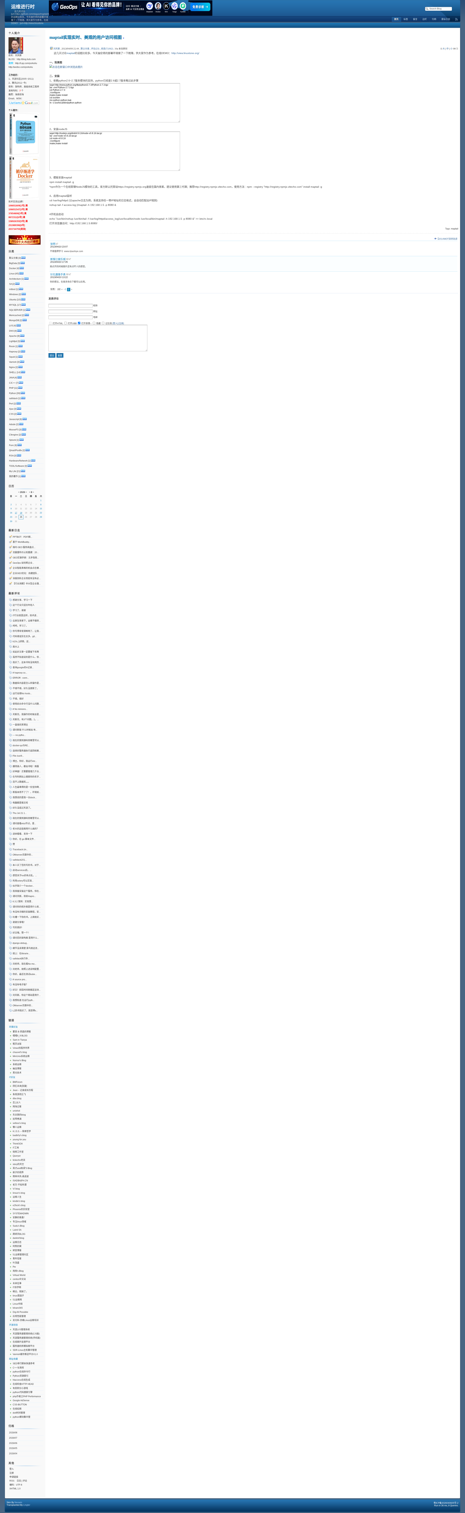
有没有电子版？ (20, 984)
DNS (11, 331)
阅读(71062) (107, 48)
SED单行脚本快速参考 (24, 1363)
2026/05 (13, 1448)
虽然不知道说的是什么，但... (27, 657)
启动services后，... (22, 870)
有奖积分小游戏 (20, 1388)
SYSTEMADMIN (21, 1213)
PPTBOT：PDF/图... (22, 537)
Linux (12, 273)
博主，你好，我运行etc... (25, 761)
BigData (13, 263)
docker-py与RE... (21, 745)
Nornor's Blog (19, 1060)
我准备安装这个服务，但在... (27, 891)
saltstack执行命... (21, 958)
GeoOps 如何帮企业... (23, 563)
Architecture (15, 279)
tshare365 (18, 1308)
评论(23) (95, 48)
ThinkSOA (18, 1143)
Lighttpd (13, 341)
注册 (11, 1473)
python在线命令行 (21, 1371)
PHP (11, 388)
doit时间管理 (19, 1413)
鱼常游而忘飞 (19, 1094)
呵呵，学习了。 (20, 626)
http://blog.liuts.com (26, 59)
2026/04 (13, 1453)
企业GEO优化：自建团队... (26, 573)
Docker (12, 268)
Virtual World (19, 1275)
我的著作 (13, 476)
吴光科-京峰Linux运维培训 (26, 1320)
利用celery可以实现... (23, 881)
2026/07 (13, 1438)
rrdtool (12, 289)
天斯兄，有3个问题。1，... (26, 719)
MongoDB (14, 320)
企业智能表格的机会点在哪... (27, 568)
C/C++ (12, 383)
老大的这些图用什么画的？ (26, 829)
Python (12, 393)
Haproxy (13, 351)
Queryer (17, 1156)
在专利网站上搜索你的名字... (27, 777)
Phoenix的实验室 (21, 1209)
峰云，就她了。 (20, 1291)
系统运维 (17, 1064)
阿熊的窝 (17, 1246)
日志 (19, 1481)
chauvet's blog (20, 1052)
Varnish (13, 362)
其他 (11, 1463)
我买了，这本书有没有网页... (27, 662)
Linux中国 (18, 1304)
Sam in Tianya (20, 1040)
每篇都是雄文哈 (20, 803)
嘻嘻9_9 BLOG (20, 1035)
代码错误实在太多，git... (24, 636)
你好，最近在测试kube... (25, 974)
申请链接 (13, 1477)
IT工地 (16, 1147)
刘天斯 (56, 48)
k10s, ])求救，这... (21, 641)
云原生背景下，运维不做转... (27, 620)
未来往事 (17, 1283)
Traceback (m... (20, 849)
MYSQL (13, 305)
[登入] (115, 323)
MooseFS (14, 429)
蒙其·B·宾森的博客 (22, 1031)
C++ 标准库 (18, 1367)
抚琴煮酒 (17, 1119)
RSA (11, 455)
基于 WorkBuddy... (22, 542)
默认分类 (85, 48)
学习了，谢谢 (19, 610)
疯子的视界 (18, 1172)
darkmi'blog (18, 1238)
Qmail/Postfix (15, 450)
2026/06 (13, 1443)
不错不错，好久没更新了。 (26, 688)
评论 (25, 1481)
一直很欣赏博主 (20, 724)
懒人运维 (17, 1127)
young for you (19, 1139)
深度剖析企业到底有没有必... (27, 578)
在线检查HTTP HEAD (23, 1384)
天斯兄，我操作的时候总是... (27, 714)
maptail (70, 53)
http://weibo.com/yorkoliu (21, 67)
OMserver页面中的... (23, 855)
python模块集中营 (21, 1417)
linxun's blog (19, 1193)
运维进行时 (23, 6)
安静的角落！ (19, 1217)
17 (16, 513)
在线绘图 (17, 1409)
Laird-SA (17, 1230)
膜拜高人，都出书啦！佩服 (26, 766)
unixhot (16, 1111)
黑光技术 (17, 1073)
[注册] (121, 323)
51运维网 (17, 1299)
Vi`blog (16, 1189)
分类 (11, 251)
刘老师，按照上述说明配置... (27, 969)
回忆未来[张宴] (20, 1086)
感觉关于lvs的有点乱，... (25, 875)
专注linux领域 (19, 1221)
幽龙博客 (17, 1068)
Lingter (26, 1505)
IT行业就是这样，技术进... (25, 615)
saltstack (13, 398)
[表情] (91, 323)
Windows (13, 294)
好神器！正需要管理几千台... (27, 771)
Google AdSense (21, 1400)
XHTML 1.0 (15, 1488)
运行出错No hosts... (22, 693)
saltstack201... (20, 860)
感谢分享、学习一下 (22, 600)
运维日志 (17, 1242)
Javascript (14, 419)
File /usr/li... (18, 756)
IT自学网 (17, 1287)
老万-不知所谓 (20, 1185)
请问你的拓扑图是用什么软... (27, 907)
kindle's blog (19, 1201)
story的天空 (18, 1164)
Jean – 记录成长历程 (23, 1090)
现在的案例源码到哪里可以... (27, 740)
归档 (11, 1425)
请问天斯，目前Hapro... (24, 896)
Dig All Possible (20, 1312)
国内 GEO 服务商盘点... (24, 547)
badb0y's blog (20, 1135)
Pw (14, 1267)
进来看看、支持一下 (22, 834)
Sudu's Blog (19, 1226)
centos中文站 (19, 1279)
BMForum (17, 1082)
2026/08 (13, 1432)
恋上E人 (17, 1102)
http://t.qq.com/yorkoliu (26, 63)
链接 (11, 1020)
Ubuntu (12, 299)
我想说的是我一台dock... (25, 797)
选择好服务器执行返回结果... (27, 750)
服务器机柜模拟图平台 (24, 1346)
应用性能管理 (19, 1316)
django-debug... (20, 943)
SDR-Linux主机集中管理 (25, 1350)
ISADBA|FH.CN (20, 1180)
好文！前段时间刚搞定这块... (27, 990)
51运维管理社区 (20, 1254)
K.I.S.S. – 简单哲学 (22, 1131)
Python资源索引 (20, 1376)
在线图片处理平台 (21, 1342)
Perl (11, 403)
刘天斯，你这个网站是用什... (27, 995)
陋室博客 (17, 1250)
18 (21, 513)
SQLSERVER (16, 310)
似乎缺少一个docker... (23, 886)
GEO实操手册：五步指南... (26, 557)
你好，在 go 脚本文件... (24, 839)
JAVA (11, 377)
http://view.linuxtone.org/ (185, 53)
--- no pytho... (19, 735)
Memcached (15, 315)
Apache (13, 336)
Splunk (12, 440)
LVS (11, 325)
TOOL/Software (16, 466)
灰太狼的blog (19, 1115)
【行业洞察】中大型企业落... (27, 583)
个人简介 (14, 33)
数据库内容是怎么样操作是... (27, 683)
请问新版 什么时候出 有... (25, 730)
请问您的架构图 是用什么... (26, 938)
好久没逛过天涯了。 (22, 808)
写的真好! (17, 927)
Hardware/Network (18, 460)
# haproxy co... (20, 672)
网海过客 (17, 1106)
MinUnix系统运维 (21, 1056)
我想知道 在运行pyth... (23, 1000)
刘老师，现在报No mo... (24, 964)
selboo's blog (19, 1123)
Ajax (11, 409)
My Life (12, 471)
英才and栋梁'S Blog (22, 1168)
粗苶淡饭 (17, 1044)
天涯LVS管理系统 (21, 1329)
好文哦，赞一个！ (21, 933)
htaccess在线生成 (21, 1380)
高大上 (16, 646)
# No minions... (20, 709)
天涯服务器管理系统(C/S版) (26, 1333)
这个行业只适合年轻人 (24, 605)
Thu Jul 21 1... (20, 813)
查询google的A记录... (23, 667)
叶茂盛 (16, 1263)
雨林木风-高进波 (21, 1176)
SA (10, 284)
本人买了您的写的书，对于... (27, 865)
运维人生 (17, 1197)
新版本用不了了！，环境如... (27, 792)
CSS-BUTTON (20, 1404)
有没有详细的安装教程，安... (27, 912)
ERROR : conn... (21, 678)
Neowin (18, 1502)
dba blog (17, 1098)
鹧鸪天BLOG (19, 1234)
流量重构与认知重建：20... (26, 552)
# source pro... (20, 979)
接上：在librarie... (21, 953)
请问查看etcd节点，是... (24, 823)
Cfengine (13, 434)
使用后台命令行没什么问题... (27, 704)
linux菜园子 (18, 1295)
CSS (11, 414)
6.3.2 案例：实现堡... (23, 901)
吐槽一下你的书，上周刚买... (27, 917)
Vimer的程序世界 (21, 1048)
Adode (12, 424)
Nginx (12, 367)
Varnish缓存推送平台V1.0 (25, 1354)
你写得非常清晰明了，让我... (27, 631)
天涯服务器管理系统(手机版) (26, 1338)
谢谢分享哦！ (19, 922)
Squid (12, 357)
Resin (12, 346)
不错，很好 (18, 698)
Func (11, 445)
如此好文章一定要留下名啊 (26, 652)
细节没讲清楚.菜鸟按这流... (26, 948)
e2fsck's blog (19, 1205)
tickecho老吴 (19, 1160)
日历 (11, 486)
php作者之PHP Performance (27, 1396)
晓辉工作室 (18, 1152)
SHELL (12, 372)
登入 (11, 1469)
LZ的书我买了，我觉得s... (25, 1010)
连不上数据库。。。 (21, 782)
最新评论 (14, 593)
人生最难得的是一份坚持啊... (27, 787)
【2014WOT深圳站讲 (446, 239)
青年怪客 (17, 1258)
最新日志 (14, 530)
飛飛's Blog (18, 1271)
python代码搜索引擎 (23, 1392)
